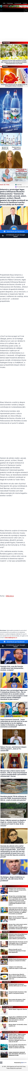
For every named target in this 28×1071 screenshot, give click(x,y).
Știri (5, 184)
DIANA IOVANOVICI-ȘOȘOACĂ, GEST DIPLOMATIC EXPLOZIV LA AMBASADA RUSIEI (17, 1054)
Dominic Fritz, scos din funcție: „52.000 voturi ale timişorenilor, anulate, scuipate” (12, 668)
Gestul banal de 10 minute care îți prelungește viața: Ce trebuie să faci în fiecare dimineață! (18, 943)
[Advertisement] (14, 27)
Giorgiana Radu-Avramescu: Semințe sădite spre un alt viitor (18, 985)
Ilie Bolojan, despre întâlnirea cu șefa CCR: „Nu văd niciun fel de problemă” (12, 879)
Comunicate (17, 3)
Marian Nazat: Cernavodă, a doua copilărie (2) (18, 1025)
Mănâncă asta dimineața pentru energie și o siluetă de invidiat (18, 960)
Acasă (1, 184)
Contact (25, 3)
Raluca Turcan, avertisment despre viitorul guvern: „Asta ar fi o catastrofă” (13, 748)
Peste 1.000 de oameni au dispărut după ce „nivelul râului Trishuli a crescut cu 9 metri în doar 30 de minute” (13, 823)
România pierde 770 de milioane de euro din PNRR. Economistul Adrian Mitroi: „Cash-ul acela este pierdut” (13, 798)
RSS (4, 3)
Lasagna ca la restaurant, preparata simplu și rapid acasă (17, 967)
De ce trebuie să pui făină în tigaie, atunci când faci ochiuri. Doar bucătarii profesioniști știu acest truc (17, 977)
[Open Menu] (1, 10)
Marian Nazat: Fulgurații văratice (18, 1009)
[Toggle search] (26, 10)
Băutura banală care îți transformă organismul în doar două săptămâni (17, 951)
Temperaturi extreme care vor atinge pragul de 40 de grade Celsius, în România (14, 85)
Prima (7, 184)
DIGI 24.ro (10, 596)
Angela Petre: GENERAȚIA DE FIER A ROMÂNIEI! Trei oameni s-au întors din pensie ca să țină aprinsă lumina (18, 1019)
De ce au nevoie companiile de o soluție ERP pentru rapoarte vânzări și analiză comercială (17, 1046)
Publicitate (10, 3)
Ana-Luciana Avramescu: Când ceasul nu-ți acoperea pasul (17, 1000)
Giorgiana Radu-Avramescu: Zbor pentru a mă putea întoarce (18, 992)
